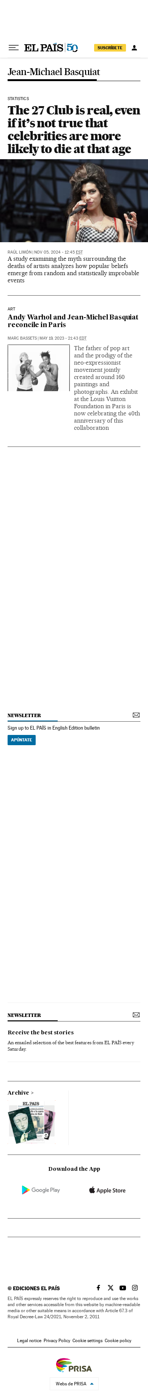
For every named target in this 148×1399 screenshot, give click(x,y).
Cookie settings (87, 1340)
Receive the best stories (41, 1033)
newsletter (24, 715)
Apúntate (21, 740)
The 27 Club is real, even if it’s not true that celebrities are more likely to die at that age (74, 129)
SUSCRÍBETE (110, 47)
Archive (18, 1093)
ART (12, 309)
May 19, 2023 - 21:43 (63, 338)
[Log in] (134, 48)
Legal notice (29, 1340)
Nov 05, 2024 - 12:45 (58, 252)
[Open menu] (14, 48)
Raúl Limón (19, 252)
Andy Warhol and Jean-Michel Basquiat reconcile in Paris (73, 322)
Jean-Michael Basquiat (54, 72)
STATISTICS (18, 99)
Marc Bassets (22, 338)
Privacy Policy (57, 1340)
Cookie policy (118, 1340)
